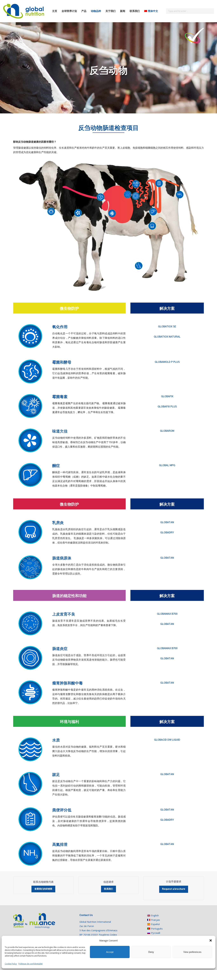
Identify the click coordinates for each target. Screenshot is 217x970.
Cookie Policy (11, 963)
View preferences (192, 952)
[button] (210, 940)
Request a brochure (173, 889)
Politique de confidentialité (30, 963)
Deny (151, 952)
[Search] (211, 11)
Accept (109, 952)
